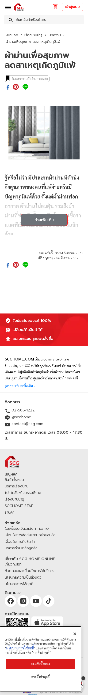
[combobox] (44, 20)
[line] (25, 87)
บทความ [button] (55, 35)
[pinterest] (16, 87)
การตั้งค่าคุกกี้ (40, 677)
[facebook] (8, 87)
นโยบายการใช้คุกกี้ (20, 647)
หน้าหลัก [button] (12, 35)
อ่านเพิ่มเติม (44, 220)
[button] (55, 7)
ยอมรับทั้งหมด (40, 664)
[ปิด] (74, 633)
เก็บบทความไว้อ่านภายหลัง (29, 78)
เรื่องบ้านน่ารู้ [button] (33, 35)
